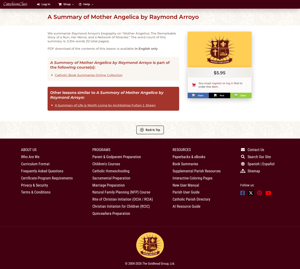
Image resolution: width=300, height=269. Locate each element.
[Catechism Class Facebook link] (242, 194)
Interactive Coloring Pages (192, 178)
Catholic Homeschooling (111, 171)
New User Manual (186, 185)
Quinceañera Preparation (111, 213)
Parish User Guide (186, 192)
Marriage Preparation (108, 185)
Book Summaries (185, 164)
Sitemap (254, 171)
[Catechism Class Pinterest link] (259, 194)
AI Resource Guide (186, 206)
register (217, 83)
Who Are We (30, 157)
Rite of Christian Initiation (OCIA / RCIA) (122, 199)
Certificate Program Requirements (47, 178)
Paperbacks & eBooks (189, 157)
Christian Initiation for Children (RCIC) (121, 206)
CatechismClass (15, 4)
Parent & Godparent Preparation (116, 157)
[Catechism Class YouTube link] (268, 194)
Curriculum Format (35, 164)
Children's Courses (106, 164)
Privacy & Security (34, 185)
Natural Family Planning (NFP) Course (121, 192)
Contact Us (256, 149)
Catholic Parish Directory (191, 199)
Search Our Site (259, 157)
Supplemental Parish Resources (197, 171)
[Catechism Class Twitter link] (250, 194)
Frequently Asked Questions (42, 171)
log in (229, 83)
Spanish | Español (261, 164)
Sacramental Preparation (111, 178)
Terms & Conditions (36, 192)
